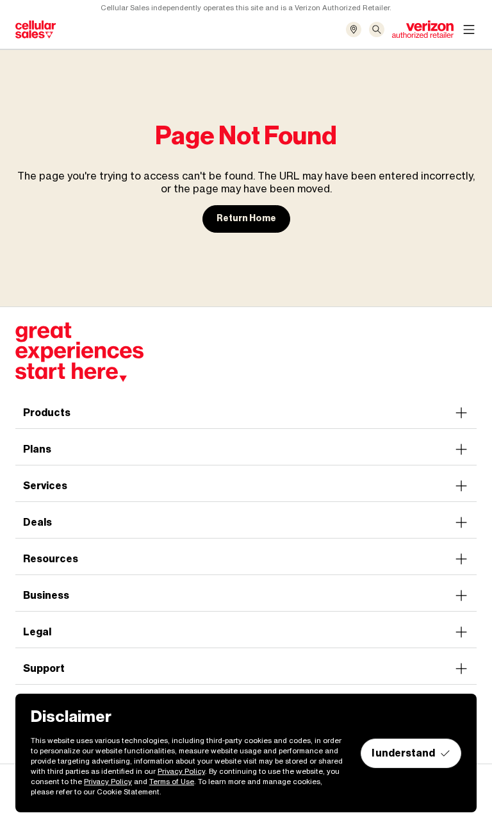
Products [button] (46, 412)
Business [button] (46, 595)
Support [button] (44, 668)
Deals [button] (37, 522)
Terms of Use (171, 781)
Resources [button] (50, 559)
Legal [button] (37, 632)
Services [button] (45, 486)
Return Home (246, 218)
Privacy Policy (181, 771)
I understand (403, 753)
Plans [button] (37, 449)
